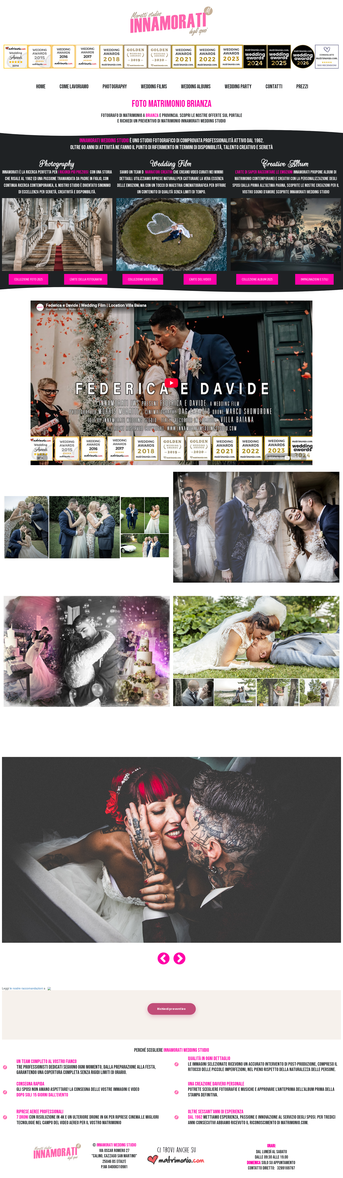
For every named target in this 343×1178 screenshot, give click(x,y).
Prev (164, 958)
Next (179, 958)
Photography (115, 86)
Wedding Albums (196, 86)
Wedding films (154, 86)
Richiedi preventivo (171, 1009)
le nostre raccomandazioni (26, 988)
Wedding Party (238, 86)
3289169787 (286, 1168)
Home (40, 86)
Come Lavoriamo (74, 86)
